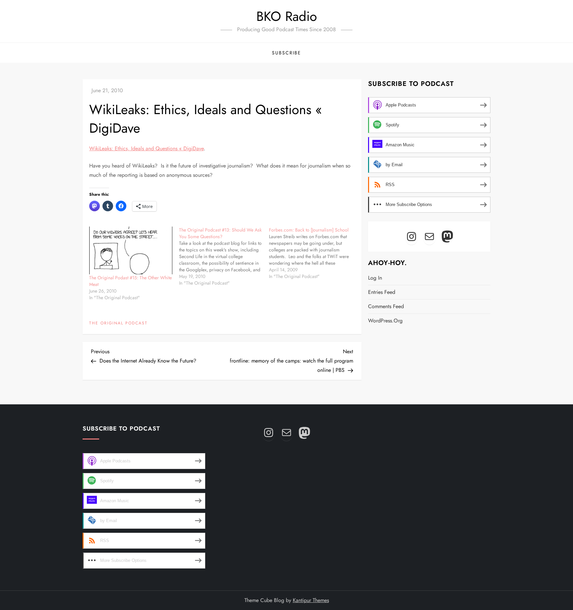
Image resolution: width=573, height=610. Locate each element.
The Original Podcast (118, 323)
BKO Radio (286, 16)
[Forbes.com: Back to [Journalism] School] (314, 253)
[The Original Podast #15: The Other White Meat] (130, 250)
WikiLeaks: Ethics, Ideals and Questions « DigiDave (146, 148)
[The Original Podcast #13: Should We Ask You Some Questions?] (224, 256)
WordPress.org (385, 320)
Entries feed (381, 292)
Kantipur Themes (311, 600)
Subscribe (286, 52)
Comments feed (386, 306)
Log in (375, 278)
